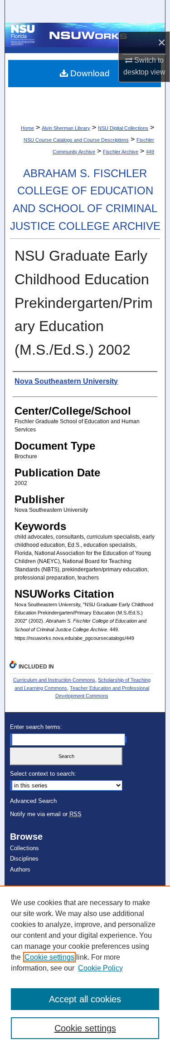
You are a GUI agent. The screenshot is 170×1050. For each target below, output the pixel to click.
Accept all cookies (85, 999)
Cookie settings (49, 957)
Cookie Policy (100, 968)
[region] (85, 968)
